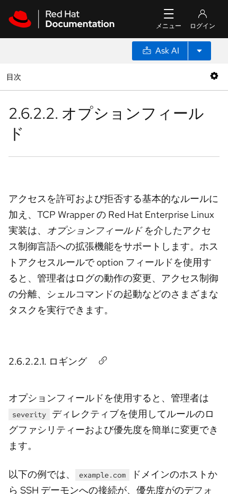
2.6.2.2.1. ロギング (47, 361)
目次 (15, 77)
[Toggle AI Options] (199, 50)
